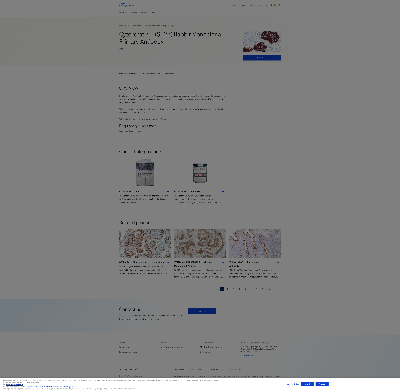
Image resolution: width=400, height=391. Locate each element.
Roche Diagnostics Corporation (14, 385)
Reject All (307, 384)
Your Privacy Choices (293, 384)
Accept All (322, 384)
